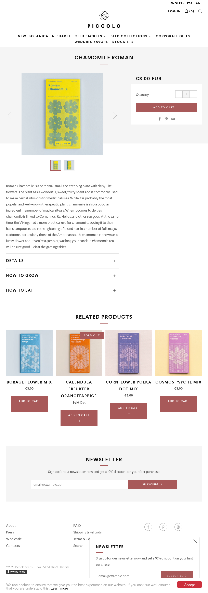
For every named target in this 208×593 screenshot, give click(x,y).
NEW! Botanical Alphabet (44, 36)
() (191, 11)
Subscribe (150, 484)
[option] (62, 114)
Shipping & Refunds (87, 532)
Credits (64, 567)
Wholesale (14, 539)
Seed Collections (129, 36)
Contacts (13, 545)
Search (78, 545)
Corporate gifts (173, 36)
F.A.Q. (77, 525)
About (11, 525)
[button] (55, 165)
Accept (189, 584)
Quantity (142, 94)
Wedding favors (91, 42)
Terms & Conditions (87, 539)
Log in (174, 11)
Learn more (59, 588)
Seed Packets (88, 36)
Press (10, 532)
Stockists (123, 42)
